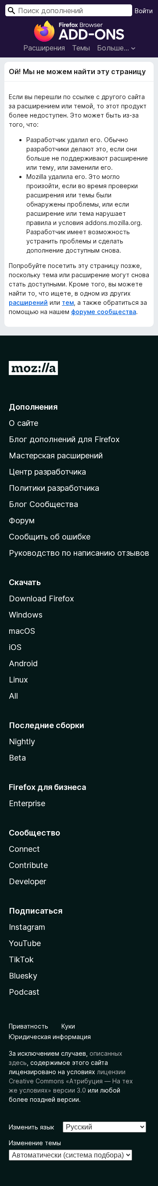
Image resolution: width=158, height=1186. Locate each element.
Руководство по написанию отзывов (79, 552)
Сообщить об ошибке (49, 536)
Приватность (28, 1026)
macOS (22, 631)
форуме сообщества (103, 311)
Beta (17, 757)
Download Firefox (41, 598)
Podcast (24, 992)
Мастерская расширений (56, 455)
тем (68, 302)
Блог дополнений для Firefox (64, 439)
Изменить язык (31, 1127)
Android (23, 663)
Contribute (28, 865)
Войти (144, 10)
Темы (81, 47)
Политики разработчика (54, 488)
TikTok (21, 959)
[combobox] (68, 10)
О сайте (23, 423)
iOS (15, 647)
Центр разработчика (47, 471)
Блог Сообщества (43, 504)
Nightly (22, 741)
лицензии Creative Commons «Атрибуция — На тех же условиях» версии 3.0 (71, 1081)
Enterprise (27, 803)
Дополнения (33, 406)
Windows (26, 614)
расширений (28, 302)
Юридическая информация (50, 1036)
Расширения (44, 47)
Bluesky (23, 975)
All (13, 695)
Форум (22, 520)
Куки (68, 1026)
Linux (18, 679)
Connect (24, 849)
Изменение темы (35, 1143)
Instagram (27, 927)
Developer (27, 881)
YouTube (25, 943)
